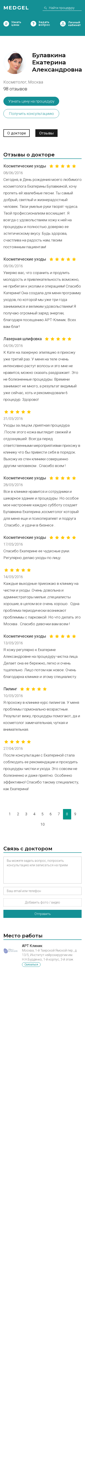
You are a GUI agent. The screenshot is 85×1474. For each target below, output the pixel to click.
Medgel (16, 8)
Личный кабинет (63, 23)
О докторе (16, 133)
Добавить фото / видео (42, 902)
